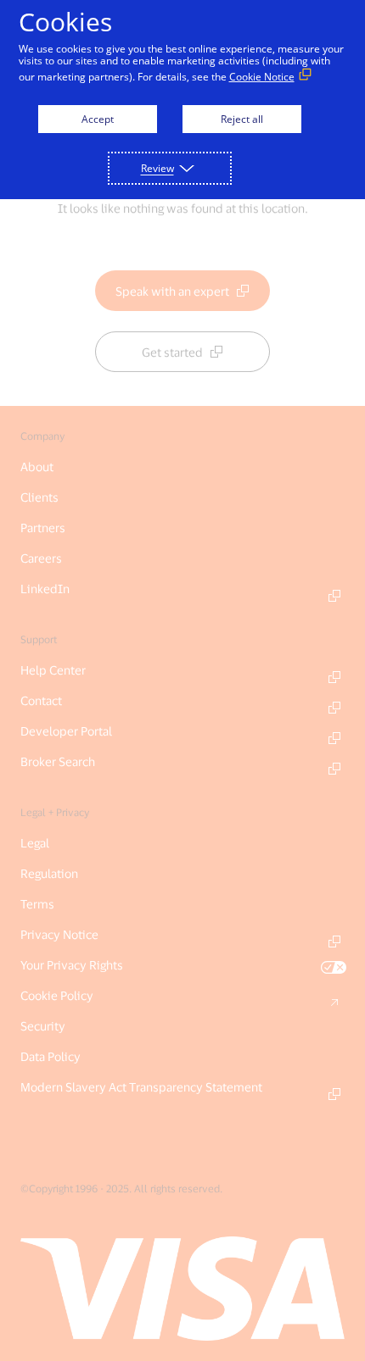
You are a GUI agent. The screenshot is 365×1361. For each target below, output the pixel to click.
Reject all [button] (242, 119)
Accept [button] (97, 119)
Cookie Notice (262, 76)
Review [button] (157, 168)
